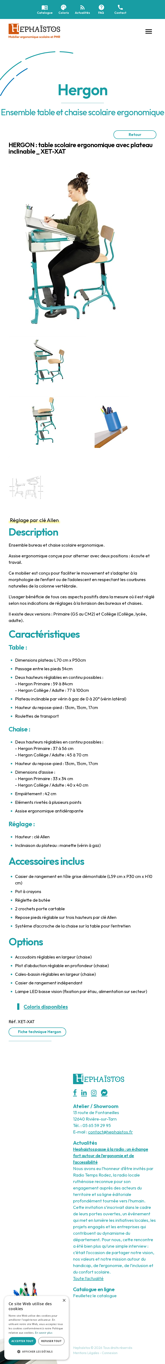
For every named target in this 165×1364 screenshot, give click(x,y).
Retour (135, 134)
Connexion (110, 1353)
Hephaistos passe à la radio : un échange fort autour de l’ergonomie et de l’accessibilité (110, 1155)
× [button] (64, 1300)
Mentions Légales (86, 1353)
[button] (148, 31)
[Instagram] (94, 1092)
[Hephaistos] (34, 30)
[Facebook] (75, 1092)
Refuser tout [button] (51, 1341)
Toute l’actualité (88, 1278)
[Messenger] (104, 1092)
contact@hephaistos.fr (110, 1132)
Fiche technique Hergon (39, 1031)
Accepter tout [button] (22, 1341)
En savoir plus (43, 1332)
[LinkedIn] (84, 1092)
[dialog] (36, 1328)
